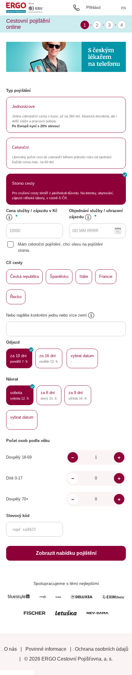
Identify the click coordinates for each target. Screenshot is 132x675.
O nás (10, 649)
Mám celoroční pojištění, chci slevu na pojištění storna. (60, 247)
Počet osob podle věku (28, 440)
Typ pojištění (18, 90)
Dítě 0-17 (14, 478)
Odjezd (13, 342)
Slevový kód (17, 515)
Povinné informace (45, 649)
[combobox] (40, 329)
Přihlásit (93, 7)
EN (123, 8)
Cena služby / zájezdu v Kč (31, 210)
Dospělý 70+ (17, 499)
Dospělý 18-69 (19, 457)
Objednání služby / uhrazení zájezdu (96, 213)
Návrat (12, 379)
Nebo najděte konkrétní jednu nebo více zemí (47, 315)
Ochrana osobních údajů (101, 649)
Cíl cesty (14, 262)
